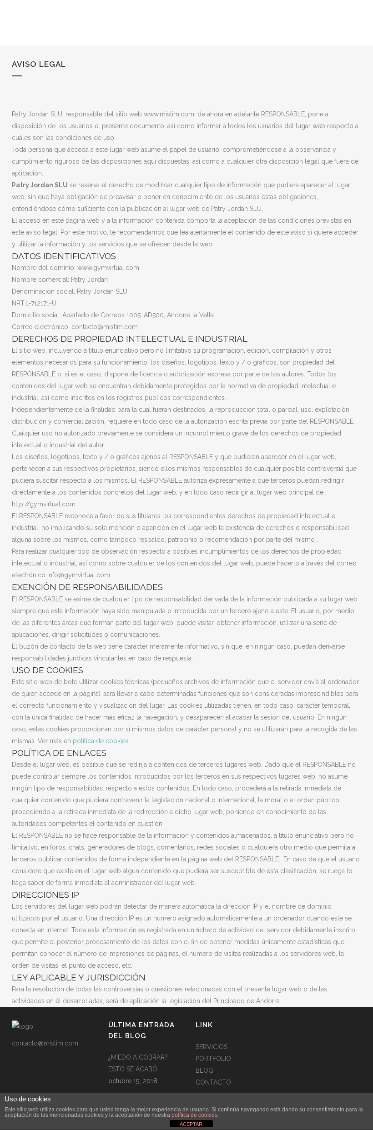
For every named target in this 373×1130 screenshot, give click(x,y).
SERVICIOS (211, 1046)
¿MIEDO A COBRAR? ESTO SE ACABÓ (138, 1063)
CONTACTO (213, 1082)
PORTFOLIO (213, 1058)
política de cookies (101, 741)
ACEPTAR (191, 1124)
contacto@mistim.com (45, 1043)
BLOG (204, 1070)
